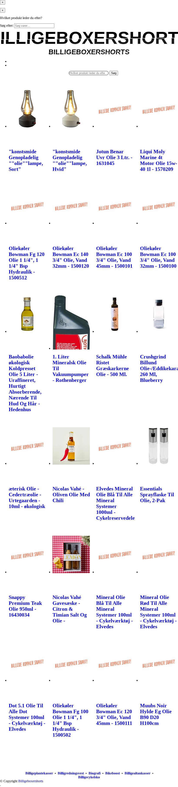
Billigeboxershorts (30, 781)
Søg (113, 73)
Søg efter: (6, 25)
